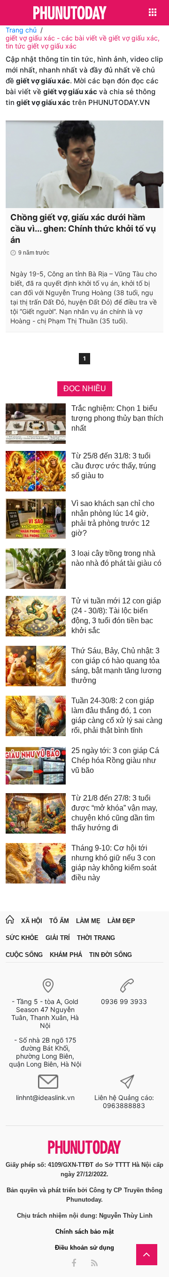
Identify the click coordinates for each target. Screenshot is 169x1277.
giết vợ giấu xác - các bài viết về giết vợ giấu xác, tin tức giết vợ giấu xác (83, 42)
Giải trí (58, 937)
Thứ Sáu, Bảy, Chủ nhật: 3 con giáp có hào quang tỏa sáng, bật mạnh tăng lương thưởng (116, 665)
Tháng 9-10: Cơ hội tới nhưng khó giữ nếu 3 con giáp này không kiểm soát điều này (113, 863)
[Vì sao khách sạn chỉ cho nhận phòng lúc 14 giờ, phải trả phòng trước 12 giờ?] (36, 519)
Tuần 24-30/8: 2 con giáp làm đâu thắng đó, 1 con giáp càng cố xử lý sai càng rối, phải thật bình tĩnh (116, 715)
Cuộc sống (24, 954)
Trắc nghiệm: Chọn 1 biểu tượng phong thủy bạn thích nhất (117, 418)
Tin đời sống (110, 954)
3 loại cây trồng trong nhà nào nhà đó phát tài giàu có (116, 558)
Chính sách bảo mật (84, 1231)
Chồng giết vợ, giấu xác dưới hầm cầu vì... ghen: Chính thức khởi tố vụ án (83, 228)
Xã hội (31, 920)
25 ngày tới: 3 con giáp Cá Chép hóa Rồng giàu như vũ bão (115, 760)
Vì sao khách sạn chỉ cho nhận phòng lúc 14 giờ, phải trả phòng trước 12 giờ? (112, 518)
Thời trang (96, 937)
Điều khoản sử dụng (84, 1247)
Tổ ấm (59, 920)
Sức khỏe (22, 937)
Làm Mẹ (88, 920)
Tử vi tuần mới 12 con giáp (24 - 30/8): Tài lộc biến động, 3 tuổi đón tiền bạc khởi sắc (116, 615)
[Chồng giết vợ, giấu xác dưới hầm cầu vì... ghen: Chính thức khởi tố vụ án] (84, 164)
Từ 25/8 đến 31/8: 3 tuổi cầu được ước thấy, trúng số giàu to (113, 466)
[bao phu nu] (70, 13)
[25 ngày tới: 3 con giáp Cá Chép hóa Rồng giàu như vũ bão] (36, 766)
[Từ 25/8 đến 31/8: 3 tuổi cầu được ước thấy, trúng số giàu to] (36, 471)
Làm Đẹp (121, 920)
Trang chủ (21, 30)
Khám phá (66, 954)
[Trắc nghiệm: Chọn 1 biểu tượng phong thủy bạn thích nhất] (36, 423)
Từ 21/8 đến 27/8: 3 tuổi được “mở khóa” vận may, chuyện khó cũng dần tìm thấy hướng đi (114, 813)
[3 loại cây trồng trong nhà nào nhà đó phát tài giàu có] (36, 568)
